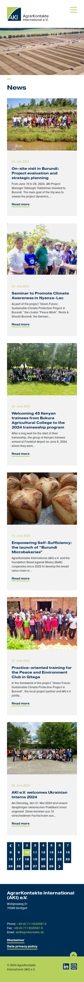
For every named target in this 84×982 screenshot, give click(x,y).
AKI (9, 79)
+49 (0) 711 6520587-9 (28, 928)
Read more (21, 204)
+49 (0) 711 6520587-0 (31, 924)
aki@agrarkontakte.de (30, 932)
